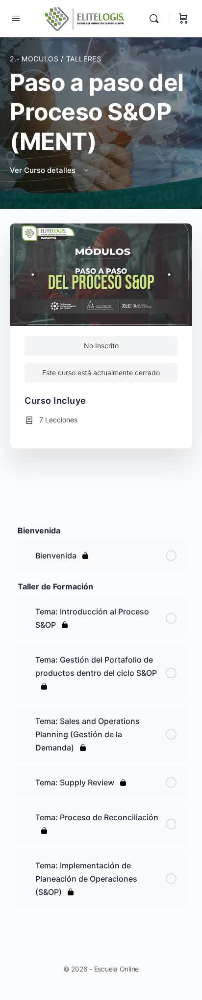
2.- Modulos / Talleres (55, 59)
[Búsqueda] (156, 18)
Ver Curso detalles (43, 170)
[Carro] (183, 18)
